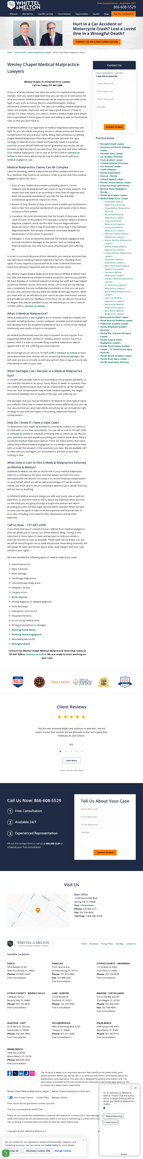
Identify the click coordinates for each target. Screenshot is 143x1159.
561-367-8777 (112, 1033)
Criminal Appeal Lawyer (112, 179)
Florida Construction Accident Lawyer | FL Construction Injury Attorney (116, 349)
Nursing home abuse (24, 629)
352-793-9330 (67, 1003)
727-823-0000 (67, 974)
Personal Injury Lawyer (111, 153)
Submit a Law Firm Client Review (71, 770)
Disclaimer (94, 944)
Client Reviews (64, 14)
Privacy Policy (107, 944)
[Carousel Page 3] (71, 751)
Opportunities (82, 14)
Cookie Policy (42, 1097)
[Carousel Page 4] (77, 751)
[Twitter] (15, 1073)
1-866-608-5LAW (93, 915)
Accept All (13, 1150)
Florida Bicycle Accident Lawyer (116, 355)
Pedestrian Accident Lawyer (114, 323)
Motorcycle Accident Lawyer (114, 317)
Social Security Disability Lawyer (116, 320)
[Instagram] (32, 1073)
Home (9, 52)
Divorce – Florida (108, 176)
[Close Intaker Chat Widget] (135, 1088)
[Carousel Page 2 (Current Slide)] (66, 751)
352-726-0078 (112, 974)
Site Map (119, 944)
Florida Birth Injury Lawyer (113, 195)
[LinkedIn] (20, 1073)
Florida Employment (110, 172)
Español (96, 14)
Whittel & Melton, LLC (35, 1131)
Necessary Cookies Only (38, 1150)
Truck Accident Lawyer (111, 160)
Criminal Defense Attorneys (114, 163)
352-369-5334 (112, 1003)
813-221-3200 (67, 1033)
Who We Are (27, 14)
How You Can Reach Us (123, 14)
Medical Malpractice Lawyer (39, 52)
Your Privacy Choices (24, 1097)
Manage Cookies (59, 1097)
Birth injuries (19, 597)
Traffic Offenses (108, 169)
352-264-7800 (23, 1033)
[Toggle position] (131, 1088)
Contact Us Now (114, 127)
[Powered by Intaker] (124, 1154)
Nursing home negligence (27, 634)
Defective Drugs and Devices (114, 185)
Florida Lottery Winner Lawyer (115, 182)
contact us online (35, 305)
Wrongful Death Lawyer (112, 144)
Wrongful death (21, 643)
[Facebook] (9, 1073)
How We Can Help (45, 14)
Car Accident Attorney (111, 156)
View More (71, 760)
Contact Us (131, 944)
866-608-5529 (124, 7)
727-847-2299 (23, 974)
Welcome (14, 14)
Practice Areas (20, 52)
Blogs (106, 14)
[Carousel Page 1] (60, 751)
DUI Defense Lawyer (110, 166)
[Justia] (26, 1073)
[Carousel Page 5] (82, 751)
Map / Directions (83, 905)
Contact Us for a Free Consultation (97, 41)
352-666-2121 (90, 908)
